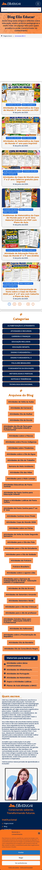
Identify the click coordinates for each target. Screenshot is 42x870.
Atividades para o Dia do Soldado (21, 554)
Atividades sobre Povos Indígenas (21, 442)
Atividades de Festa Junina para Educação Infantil (18, 493)
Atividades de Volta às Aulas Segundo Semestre (21, 535)
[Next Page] (33, 304)
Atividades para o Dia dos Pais (21, 542)
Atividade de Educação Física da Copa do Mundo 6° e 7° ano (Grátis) (21, 254)
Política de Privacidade (26, 867)
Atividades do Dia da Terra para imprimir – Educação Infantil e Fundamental (18, 428)
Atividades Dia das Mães (21, 472)
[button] (39, 833)
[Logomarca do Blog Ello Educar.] (11, 3)
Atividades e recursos (14, 105)
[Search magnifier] (39, 9)
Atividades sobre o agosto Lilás (21, 573)
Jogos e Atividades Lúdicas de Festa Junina (20, 501)
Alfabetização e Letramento (13, 171)
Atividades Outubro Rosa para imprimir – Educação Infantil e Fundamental (17, 621)
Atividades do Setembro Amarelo (21, 595)
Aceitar (21, 852)
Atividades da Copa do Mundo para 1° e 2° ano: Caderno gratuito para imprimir (21, 179)
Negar (21, 858)
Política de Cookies (13, 867)
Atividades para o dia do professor (21, 613)
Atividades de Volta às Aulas (21, 402)
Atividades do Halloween (21, 629)
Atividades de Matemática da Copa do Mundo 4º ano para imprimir (21, 142)
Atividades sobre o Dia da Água (21, 454)
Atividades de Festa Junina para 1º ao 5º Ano (20, 509)
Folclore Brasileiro (21, 567)
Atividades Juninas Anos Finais (21, 516)
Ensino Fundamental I (28, 105)
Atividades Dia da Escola (21, 420)
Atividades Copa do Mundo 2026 (21, 522)
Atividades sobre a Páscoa (21, 436)
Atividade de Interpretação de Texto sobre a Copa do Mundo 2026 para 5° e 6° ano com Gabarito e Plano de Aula (21, 292)
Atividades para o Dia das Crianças (21, 607)
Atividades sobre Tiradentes (21, 448)
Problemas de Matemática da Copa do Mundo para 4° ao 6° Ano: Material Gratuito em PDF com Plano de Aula (21, 219)
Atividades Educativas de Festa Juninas (18, 486)
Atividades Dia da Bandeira (21, 643)
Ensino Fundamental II (10, 212)
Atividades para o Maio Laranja (21, 479)
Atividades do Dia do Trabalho (21, 460)
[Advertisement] (21, 60)
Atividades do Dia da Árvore (21, 588)
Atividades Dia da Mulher (21, 414)
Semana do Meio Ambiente (21, 466)
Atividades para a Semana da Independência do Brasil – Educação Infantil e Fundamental (20, 580)
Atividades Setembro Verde (21, 601)
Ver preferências (21, 863)
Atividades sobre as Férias (21, 528)
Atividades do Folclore (21, 561)
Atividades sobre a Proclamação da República (20, 636)
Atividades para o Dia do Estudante (21, 548)
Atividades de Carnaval (21, 408)
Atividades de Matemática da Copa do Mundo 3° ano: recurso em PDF (21, 109)
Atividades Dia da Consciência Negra (21, 649)
